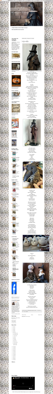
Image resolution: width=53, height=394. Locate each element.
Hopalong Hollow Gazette (15, 242)
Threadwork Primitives (14, 216)
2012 (13, 353)
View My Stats (14, 322)
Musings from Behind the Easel (15, 158)
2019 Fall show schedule (17, 257)
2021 (13, 328)
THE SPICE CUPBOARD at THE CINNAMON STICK (15, 269)
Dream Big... (17, 152)
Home (32, 314)
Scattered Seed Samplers (14, 203)
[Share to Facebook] (26, 311)
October (14, 335)
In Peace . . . (17, 210)
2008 (13, 358)
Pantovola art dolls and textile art (15, 239)
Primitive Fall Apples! (17, 189)
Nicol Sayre (14, 177)
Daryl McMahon (15, 255)
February (14, 342)
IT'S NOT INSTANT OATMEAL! (17, 225)
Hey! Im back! (17, 231)
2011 (13, 354)
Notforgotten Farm (15, 181)
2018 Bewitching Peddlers (17, 165)
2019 (13, 330)
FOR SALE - (14, 270)
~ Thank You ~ (17, 263)
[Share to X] (25, 311)
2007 (13, 359)
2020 (13, 329)
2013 (13, 351)
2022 (13, 326)
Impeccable (25, 41)
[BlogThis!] (25, 311)
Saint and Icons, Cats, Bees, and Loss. (17, 160)
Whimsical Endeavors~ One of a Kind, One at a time (15, 223)
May (14, 338)
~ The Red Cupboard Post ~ (15, 262)
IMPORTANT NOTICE (15, 194)
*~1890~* (13, 272)
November (15, 334)
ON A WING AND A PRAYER (15, 197)
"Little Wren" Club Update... (17, 205)
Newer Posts (24, 314)
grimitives (14, 151)
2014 (13, 350)
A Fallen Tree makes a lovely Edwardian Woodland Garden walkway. (15, 245)
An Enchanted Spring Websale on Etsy (17, 172)
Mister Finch (14, 229)
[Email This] (24, 311)
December (15, 333)
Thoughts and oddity (15, 176)
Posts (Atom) (28, 316)
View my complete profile (16, 313)
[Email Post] (22, 311)
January (14, 343)
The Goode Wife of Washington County (15, 281)
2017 (13, 346)
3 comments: (39, 310)
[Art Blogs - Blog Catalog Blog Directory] (16, 318)
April (14, 339)
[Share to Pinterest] (27, 311)
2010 (13, 355)
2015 (13, 349)
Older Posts (40, 314)
